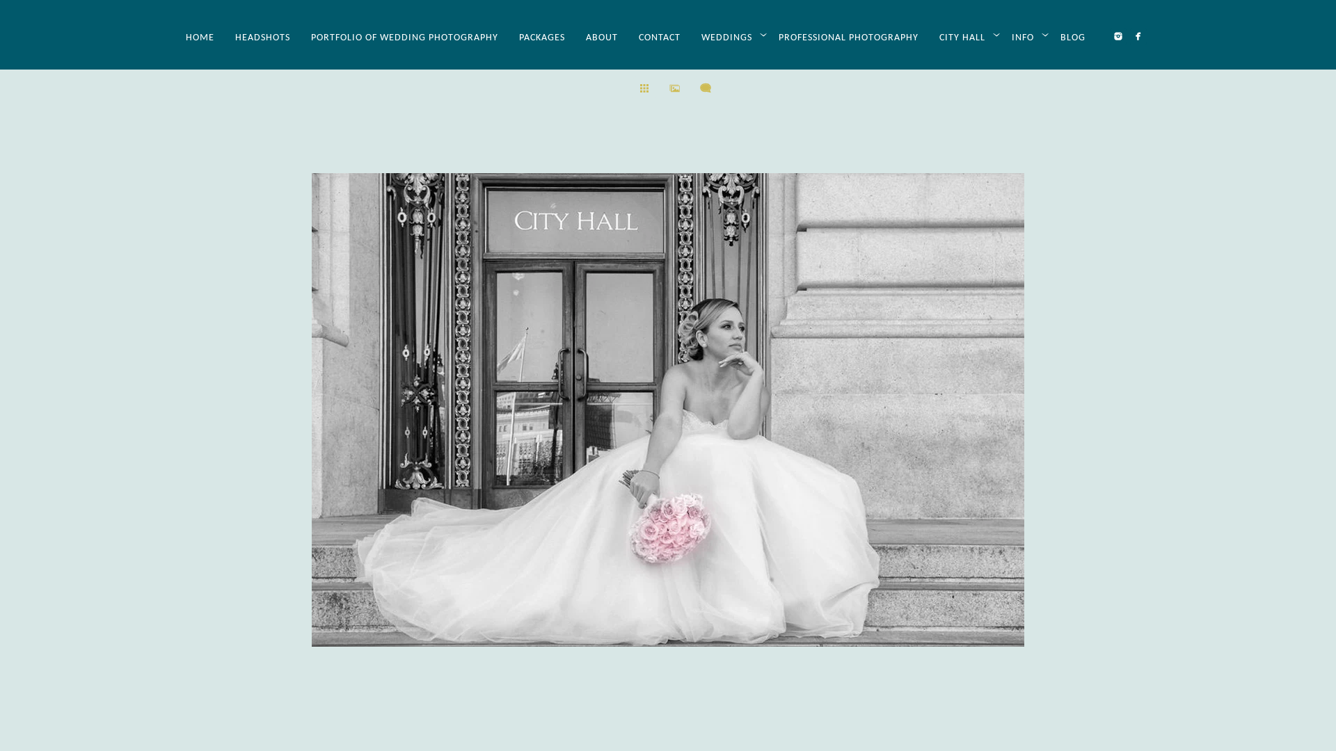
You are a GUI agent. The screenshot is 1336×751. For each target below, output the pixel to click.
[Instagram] (1118, 36)
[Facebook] (1138, 36)
